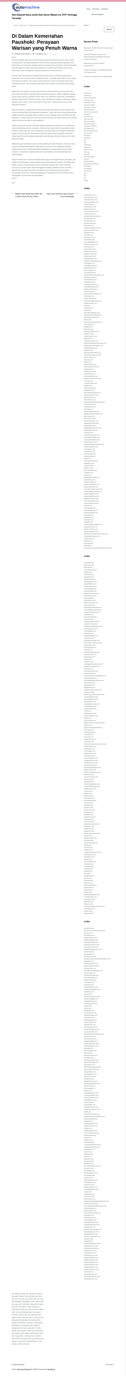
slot (13, 183)
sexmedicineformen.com (92, 1213)
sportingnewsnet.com (91, 1060)
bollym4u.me (88, 883)
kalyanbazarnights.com (92, 640)
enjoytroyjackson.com (91, 395)
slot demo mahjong (90, 126)
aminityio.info (88, 812)
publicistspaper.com (91, 513)
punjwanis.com (89, 928)
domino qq (87, 93)
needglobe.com (89, 1194)
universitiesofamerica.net (92, 610)
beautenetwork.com (90, 527)
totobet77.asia (88, 1239)
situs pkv (87, 154)
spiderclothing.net (90, 298)
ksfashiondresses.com (91, 1133)
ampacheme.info (89, 817)
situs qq (86, 152)
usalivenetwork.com (91, 963)
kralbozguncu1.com (90, 442)
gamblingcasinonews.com (93, 607)
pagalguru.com (89, 463)
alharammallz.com (90, 364)
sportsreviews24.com (91, 1098)
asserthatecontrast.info (92, 824)
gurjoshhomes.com (90, 277)
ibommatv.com (89, 574)
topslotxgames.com (90, 629)
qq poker (38, 1323)
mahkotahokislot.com (91, 1107)
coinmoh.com (88, 381)
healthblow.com (89, 685)
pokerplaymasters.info (91, 945)
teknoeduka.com (89, 480)
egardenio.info (89, 1159)
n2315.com (87, 711)
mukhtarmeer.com (90, 454)
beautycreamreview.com (92, 378)
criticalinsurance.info (91, 671)
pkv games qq (89, 128)
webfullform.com (90, 600)
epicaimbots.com (90, 397)
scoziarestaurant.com (91, 503)
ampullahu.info (89, 819)
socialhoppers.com (90, 706)
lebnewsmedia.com (90, 289)
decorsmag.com (89, 605)
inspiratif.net (88, 567)
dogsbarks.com (89, 390)
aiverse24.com (89, 520)
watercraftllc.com (90, 357)
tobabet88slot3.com (91, 1234)
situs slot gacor (33, 1307)
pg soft (18, 1304)
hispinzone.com (89, 638)
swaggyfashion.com (91, 760)
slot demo (87, 114)
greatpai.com (88, 350)
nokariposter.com (90, 673)
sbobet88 (26, 1301)
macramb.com (89, 737)
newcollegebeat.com (91, 242)
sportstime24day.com (91, 1062)
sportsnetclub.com (90, 1013)
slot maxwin (33, 1309)
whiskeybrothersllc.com (92, 1276)
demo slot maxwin (90, 98)
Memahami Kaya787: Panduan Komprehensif (94, 64)
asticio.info (87, 1156)
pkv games (88, 168)
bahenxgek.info (89, 954)
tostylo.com (88, 1008)
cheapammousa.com (91, 341)
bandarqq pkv (32, 1341)
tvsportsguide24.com (91, 1095)
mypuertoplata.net (90, 591)
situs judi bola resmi (24, 1338)
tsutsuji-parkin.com (90, 336)
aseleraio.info (88, 1154)
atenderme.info (89, 826)
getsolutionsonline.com (92, 666)
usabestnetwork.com (91, 987)
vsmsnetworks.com (90, 570)
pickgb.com (88, 1128)
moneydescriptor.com (91, 1043)
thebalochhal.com (90, 209)
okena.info (87, 310)
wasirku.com (88, 791)
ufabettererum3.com (91, 1246)
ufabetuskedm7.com (91, 1262)
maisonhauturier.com (91, 447)
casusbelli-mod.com (91, 284)
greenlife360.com (90, 584)
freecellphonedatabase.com (93, 970)
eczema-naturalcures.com (93, 322)
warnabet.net (88, 880)
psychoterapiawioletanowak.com (95, 1206)
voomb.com (88, 1090)
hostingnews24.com (91, 430)
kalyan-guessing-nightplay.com (95, 676)
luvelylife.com (88, 734)
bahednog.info (89, 952)
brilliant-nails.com (90, 770)
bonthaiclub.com (89, 282)
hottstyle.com (88, 433)
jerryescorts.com (89, 1086)
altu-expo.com (89, 329)
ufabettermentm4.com (91, 1248)
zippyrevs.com (89, 619)
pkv (85, 140)
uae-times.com (89, 563)
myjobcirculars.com (90, 624)
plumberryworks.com (91, 1203)
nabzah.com (88, 659)
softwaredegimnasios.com (93, 491)
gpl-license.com (89, 416)
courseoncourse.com (91, 947)
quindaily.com (88, 515)
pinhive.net (87, 878)
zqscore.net (88, 1152)
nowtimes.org (88, 864)
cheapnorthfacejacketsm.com (94, 275)
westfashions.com (90, 746)
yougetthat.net (89, 1010)
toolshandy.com (89, 749)
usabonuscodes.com (91, 487)
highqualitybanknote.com (92, 428)
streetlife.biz (88, 871)
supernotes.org (89, 1142)
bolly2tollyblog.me (90, 885)
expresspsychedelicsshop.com (94, 402)
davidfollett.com (89, 240)
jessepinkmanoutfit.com (92, 989)
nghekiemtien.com (90, 789)
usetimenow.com (89, 683)
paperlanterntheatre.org (92, 353)
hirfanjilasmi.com (90, 1182)
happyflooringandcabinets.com (94, 1116)
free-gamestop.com (90, 978)
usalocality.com (89, 204)
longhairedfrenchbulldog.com (94, 1034)
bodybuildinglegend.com (92, 767)
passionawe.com (89, 1199)
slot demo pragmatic (91, 112)
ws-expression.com (90, 470)
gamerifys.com (89, 565)
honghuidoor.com (90, 645)
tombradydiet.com (90, 280)
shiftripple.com (89, 1215)
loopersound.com (90, 256)
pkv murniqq (34, 1317)
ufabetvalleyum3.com (91, 1269)
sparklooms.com (89, 1227)
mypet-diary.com (90, 739)
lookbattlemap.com (90, 1001)
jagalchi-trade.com (90, 254)
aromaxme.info (89, 821)
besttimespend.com (90, 1173)
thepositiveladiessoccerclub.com (95, 343)
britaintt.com (88, 541)
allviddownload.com (91, 603)
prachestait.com (89, 798)
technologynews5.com (91, 477)
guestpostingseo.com (91, 940)
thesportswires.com (90, 1055)
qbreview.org (88, 614)
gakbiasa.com (89, 901)
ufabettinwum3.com (91, 1255)
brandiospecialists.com (92, 652)
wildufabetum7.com (90, 1279)
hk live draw (88, 133)
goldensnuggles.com (91, 999)
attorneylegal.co (89, 1088)
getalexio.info (88, 1163)
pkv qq (86, 159)
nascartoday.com (90, 456)
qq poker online (35, 1294)
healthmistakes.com (90, 1131)
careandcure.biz (89, 1175)
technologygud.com (90, 1123)
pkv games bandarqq (91, 164)
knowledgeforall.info (91, 699)
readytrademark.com (91, 498)
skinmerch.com (89, 247)
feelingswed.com (90, 407)
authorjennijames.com (91, 331)
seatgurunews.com (90, 303)
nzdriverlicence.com (91, 461)
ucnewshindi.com (90, 968)
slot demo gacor (89, 109)
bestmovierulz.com (90, 251)
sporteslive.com (89, 1065)
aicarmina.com (89, 225)
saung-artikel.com (90, 1022)
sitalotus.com (88, 1140)
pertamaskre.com (90, 956)
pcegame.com (89, 465)
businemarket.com (90, 1039)
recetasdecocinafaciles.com (93, 345)
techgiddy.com (89, 961)
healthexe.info (89, 805)
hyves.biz (87, 873)
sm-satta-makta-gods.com (93, 489)
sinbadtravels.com (90, 980)
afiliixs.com (88, 362)
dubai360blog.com (90, 1100)
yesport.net (88, 1006)
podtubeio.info (89, 840)
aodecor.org (88, 859)
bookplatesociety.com (91, 287)
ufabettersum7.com (90, 1251)
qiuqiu (86, 180)
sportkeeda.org (89, 1171)
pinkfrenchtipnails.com (92, 1069)
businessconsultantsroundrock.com (96, 534)
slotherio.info (88, 850)
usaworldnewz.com (90, 200)
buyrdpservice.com (90, 1003)
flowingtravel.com (90, 647)
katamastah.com (89, 1149)
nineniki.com (88, 650)
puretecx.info (88, 807)
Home (88, 9)
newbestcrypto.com (90, 1015)
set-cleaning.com (90, 508)
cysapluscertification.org (92, 852)
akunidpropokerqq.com (92, 313)
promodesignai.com (90, 510)
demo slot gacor (89, 121)
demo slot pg (88, 119)
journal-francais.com (91, 777)
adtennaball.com (89, 657)
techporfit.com (89, 577)
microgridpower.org (90, 1189)
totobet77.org (88, 1241)
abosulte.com (88, 517)
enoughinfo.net (89, 876)
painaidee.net (88, 1048)
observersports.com (91, 1027)
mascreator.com (89, 449)
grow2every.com (89, 418)
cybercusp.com (89, 538)
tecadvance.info (89, 810)
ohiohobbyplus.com (90, 265)
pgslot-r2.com (89, 468)
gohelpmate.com (89, 687)
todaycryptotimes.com (91, 484)
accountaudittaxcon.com (92, 1166)
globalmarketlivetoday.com (93, 414)
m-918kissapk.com (90, 897)
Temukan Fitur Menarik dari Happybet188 (98, 76)
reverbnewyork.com (91, 244)
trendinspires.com (90, 753)
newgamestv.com (90, 1072)
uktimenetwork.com (90, 197)
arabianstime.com (90, 371)
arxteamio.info (89, 1161)
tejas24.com (88, 793)
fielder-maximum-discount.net (94, 723)
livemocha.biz (88, 869)
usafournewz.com (90, 207)
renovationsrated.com (91, 501)
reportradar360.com (91, 758)
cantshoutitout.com (90, 586)
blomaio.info (88, 836)
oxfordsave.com (89, 1018)
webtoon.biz (88, 1053)
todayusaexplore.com (91, 202)
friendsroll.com (89, 296)
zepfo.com (87, 475)
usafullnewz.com (89, 195)
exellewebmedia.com (91, 975)
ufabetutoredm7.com (91, 1267)
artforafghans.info (90, 800)
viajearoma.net (89, 334)
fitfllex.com (88, 725)
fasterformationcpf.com (92, 996)
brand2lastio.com (90, 701)
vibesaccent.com (90, 214)
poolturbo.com (89, 796)
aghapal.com (88, 327)
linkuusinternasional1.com (92, 294)
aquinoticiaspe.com (90, 1032)
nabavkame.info (89, 899)
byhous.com (88, 892)
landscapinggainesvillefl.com (94, 444)
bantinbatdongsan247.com (93, 949)
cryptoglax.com (89, 263)
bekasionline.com (90, 579)
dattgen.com (88, 385)
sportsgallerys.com (90, 1074)
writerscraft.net (89, 692)
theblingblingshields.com (92, 1067)
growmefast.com (89, 1105)
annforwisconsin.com (91, 230)
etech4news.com (90, 400)
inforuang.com (89, 730)
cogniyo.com (88, 1177)
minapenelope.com (90, 258)
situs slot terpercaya (24, 1312)
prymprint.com (89, 1168)
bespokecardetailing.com (92, 315)
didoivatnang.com (90, 388)
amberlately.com (89, 221)
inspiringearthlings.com (92, 437)
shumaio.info (88, 847)
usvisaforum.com (90, 249)
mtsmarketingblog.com (92, 786)
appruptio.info (89, 913)
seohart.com (88, 505)
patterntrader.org (90, 1135)
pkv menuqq (23, 1317)
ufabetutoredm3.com (91, 1265)
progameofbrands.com (92, 612)
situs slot (32, 1299)
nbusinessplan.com (90, 581)
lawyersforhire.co (90, 1036)
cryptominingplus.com (91, 1029)
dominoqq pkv (89, 161)
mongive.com (88, 661)
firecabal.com (88, 409)
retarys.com (88, 994)
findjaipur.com (89, 232)
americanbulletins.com (91, 367)
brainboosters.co (89, 218)
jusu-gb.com (88, 933)
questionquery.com (90, 765)
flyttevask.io (88, 890)
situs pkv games (89, 105)
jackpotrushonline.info (91, 966)
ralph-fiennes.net (90, 720)
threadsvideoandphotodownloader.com (97, 959)
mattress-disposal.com (92, 1114)
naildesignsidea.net (90, 348)
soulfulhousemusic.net (91, 1225)
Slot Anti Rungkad (97, 14)
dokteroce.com (89, 774)
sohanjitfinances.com (91, 1222)
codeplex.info (88, 308)
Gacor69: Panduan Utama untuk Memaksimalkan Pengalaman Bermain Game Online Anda (97, 57)
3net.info (87, 305)
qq (85, 178)
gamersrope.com (90, 973)
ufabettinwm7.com (90, 1253)
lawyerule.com (89, 781)
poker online (88, 149)
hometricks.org (89, 1185)
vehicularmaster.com (91, 211)
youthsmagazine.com (91, 1046)
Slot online (95, 9)
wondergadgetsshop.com (92, 301)
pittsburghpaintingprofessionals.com (96, 1201)
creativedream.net (90, 709)
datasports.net (89, 1079)
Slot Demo (104, 9)
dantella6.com (89, 633)
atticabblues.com (90, 374)
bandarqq (87, 147)
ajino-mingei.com (90, 270)
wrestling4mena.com (91, 697)
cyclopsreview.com (90, 383)
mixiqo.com (88, 1192)
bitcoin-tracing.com (90, 529)
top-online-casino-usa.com (93, 643)
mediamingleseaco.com (92, 784)
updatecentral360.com (92, 1147)
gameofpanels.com (90, 678)
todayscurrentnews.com (92, 1236)
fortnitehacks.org (90, 854)
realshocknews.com (90, 1126)
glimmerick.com (89, 237)
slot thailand (16, 1301)
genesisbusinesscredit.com (93, 727)
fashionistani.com (90, 404)
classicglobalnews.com (92, 536)
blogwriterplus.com (90, 938)
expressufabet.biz (90, 589)
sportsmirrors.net (90, 1076)
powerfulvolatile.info (91, 843)
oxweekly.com (89, 741)
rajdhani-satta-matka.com (93, 690)
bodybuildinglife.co (90, 1119)
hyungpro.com (89, 1058)
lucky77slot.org (89, 1102)
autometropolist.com (91, 376)
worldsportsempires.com (92, 1145)
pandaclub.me (89, 887)
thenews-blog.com (90, 482)
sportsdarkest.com (90, 1050)
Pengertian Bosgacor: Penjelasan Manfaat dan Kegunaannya (98, 71)
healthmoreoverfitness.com (93, 626)
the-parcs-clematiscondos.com (94, 930)
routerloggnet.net (90, 631)
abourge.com (88, 360)
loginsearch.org (89, 857)
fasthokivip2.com (90, 1025)
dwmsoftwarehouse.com (92, 393)
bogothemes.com (90, 268)
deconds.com (88, 543)
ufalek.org (87, 1112)
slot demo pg (88, 117)
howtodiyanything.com (91, 435)
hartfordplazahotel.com (92, 894)
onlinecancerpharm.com (92, 1109)
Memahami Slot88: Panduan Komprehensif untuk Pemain (98, 49)
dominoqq (87, 95)
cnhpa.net (87, 1137)
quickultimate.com (90, 1208)
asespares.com (89, 369)
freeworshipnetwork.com (92, 355)
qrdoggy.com (88, 1121)
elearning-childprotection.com (94, 694)
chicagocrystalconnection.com (94, 906)
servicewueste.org (90, 617)
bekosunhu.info (89, 831)
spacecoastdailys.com (91, 496)
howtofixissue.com (90, 596)
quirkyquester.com (90, 1211)
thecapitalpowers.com (91, 1232)
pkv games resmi (90, 107)
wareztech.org (89, 985)
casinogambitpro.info (91, 942)
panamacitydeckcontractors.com (95, 744)
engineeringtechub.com (92, 1083)
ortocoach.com (89, 1196)
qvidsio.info (88, 845)
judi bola (36, 1338)
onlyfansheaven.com (91, 716)
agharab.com (88, 338)
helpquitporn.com (90, 425)
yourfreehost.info (90, 273)
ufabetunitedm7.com (91, 1260)
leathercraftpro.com (90, 1187)
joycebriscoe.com (90, 223)
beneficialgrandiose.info (92, 833)
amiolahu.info (88, 814)
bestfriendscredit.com (91, 317)
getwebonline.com (90, 713)
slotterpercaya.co (90, 1217)
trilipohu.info (88, 911)
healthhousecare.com (91, 421)
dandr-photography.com (92, 772)
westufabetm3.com (90, 1274)
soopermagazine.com (91, 494)
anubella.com (88, 522)
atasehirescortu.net (90, 1081)
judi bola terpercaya (91, 131)
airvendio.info (88, 803)
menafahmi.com (89, 451)
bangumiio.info (89, 829)
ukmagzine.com (89, 982)
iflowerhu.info (88, 904)
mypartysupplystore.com (92, 228)
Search (86, 25)
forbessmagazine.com (91, 411)
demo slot (23, 1315)
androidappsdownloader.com (94, 680)
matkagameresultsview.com (93, 664)
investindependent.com (92, 440)
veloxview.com (89, 1272)
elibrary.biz (88, 320)
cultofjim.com (88, 235)
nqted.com (87, 458)
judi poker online (89, 102)
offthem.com (88, 572)
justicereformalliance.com (93, 261)
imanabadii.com (89, 909)
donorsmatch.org (90, 861)
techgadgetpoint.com (91, 1093)
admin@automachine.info (23, 54)
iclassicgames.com (90, 1020)
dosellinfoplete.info (90, 838)
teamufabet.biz (89, 598)
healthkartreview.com (91, 423)
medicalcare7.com (90, 654)
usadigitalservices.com (92, 704)
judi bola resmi (89, 100)
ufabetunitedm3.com (91, 1258)
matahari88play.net (90, 1041)
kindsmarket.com (90, 732)
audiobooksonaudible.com (93, 524)
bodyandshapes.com (91, 531)
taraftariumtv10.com (90, 763)
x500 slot (25, 1304)
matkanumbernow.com (92, 621)
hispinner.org (88, 669)
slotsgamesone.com (90, 636)
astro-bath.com (89, 324)
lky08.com (87, 718)
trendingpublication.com (92, 1243)
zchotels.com (88, 473)
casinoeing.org (89, 866)
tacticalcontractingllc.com (93, 1229)
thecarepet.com (89, 935)
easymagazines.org (90, 1180)
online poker (29, 1336)
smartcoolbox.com (90, 1220)
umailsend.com (89, 992)
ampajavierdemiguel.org (92, 216)
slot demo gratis (89, 124)
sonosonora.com (89, 291)
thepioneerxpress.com (91, 593)
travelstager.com (89, 751)
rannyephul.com (89, 756)
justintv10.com (89, 779)
